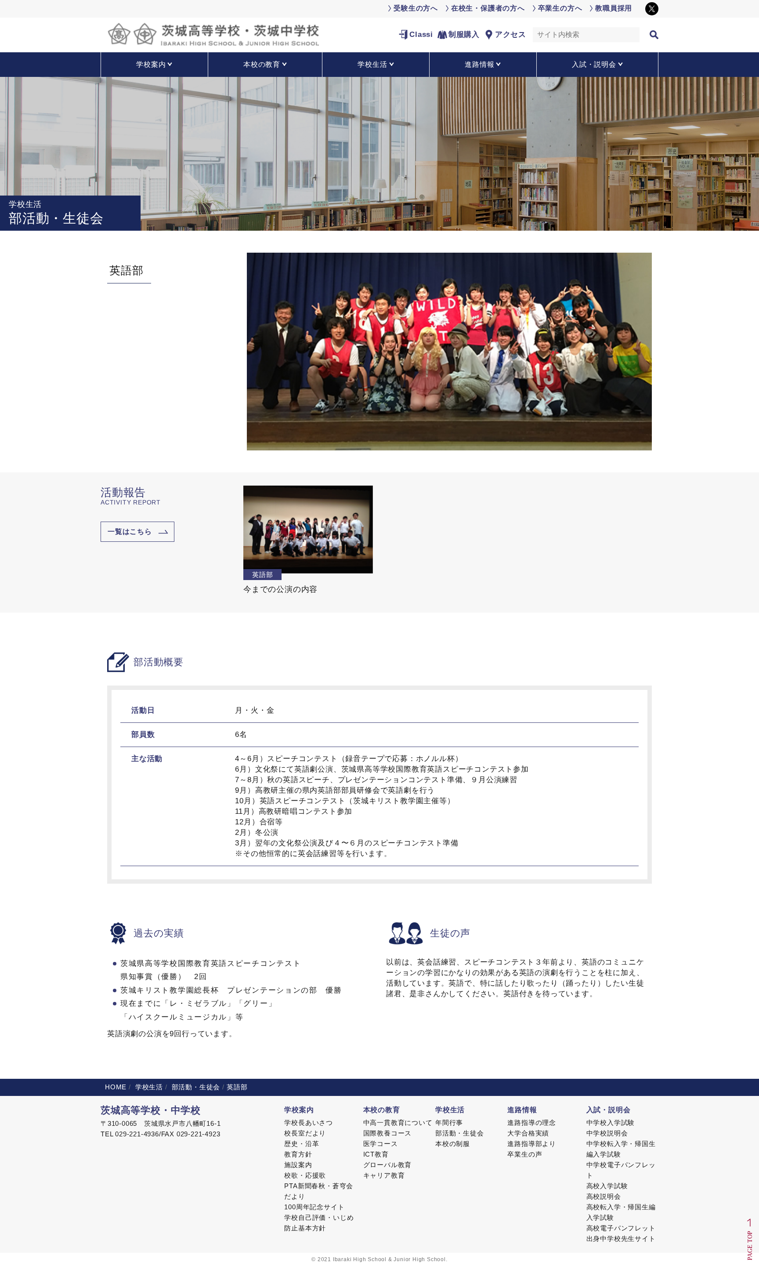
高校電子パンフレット (621, 1228)
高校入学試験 (607, 1186)
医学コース (380, 1143)
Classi (421, 34)
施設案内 (298, 1164)
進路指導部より (531, 1143)
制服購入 (464, 34)
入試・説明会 (608, 1110)
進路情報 (522, 1110)
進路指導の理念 (531, 1122)
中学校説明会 (607, 1133)
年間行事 (449, 1122)
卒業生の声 (524, 1154)
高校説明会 (603, 1196)
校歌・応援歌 (305, 1175)
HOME (115, 1087)
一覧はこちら (130, 531)
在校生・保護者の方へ (488, 8)
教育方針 (298, 1154)
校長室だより (305, 1133)
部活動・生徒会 (195, 1087)
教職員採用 (613, 8)
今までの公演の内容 (280, 589)
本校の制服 (452, 1143)
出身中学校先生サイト (621, 1238)
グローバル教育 (387, 1164)
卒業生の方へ (560, 8)
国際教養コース (387, 1133)
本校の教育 (381, 1110)
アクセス (510, 34)
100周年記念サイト (314, 1207)
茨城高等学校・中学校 (151, 1110)
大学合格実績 (528, 1133)
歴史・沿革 (301, 1143)
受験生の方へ (416, 8)
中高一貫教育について (398, 1122)
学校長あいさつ (308, 1122)
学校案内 (299, 1110)
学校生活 (148, 1087)
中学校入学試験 (610, 1122)
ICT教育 (376, 1154)
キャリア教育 (384, 1175)
